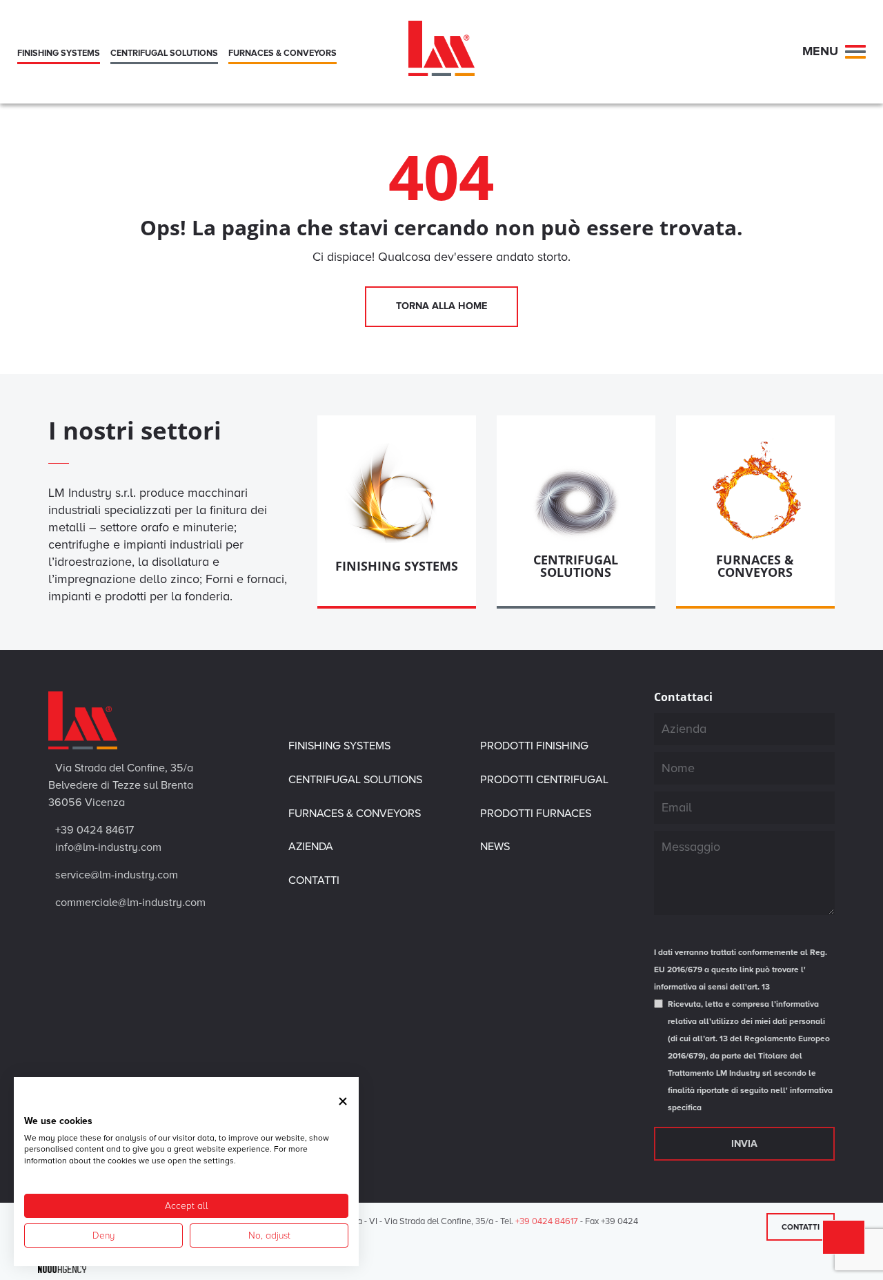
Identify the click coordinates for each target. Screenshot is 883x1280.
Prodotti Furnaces (535, 813)
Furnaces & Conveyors (354, 813)
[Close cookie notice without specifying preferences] (342, 1101)
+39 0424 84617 (546, 1221)
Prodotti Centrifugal (544, 780)
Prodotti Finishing (534, 746)
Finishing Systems (339, 746)
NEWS (495, 847)
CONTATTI (313, 880)
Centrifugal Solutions (355, 780)
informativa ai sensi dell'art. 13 (712, 987)
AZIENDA (310, 847)
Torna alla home (441, 306)
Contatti (801, 1227)
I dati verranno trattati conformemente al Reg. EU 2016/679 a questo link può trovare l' (740, 969)
